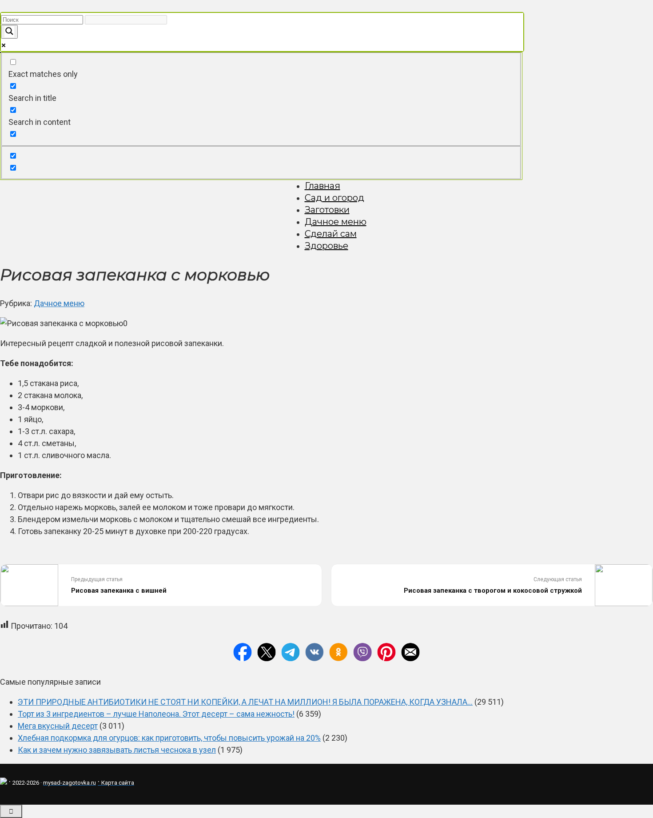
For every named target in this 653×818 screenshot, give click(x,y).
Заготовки (327, 209)
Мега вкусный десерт (58, 725)
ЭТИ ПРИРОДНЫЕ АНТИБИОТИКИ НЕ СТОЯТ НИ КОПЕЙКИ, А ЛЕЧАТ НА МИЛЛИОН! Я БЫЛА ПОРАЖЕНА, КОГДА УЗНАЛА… (245, 701)
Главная (322, 185)
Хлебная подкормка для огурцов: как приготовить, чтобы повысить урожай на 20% (169, 737)
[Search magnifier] (9, 32)
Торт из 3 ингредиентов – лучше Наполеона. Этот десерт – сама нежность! (156, 713)
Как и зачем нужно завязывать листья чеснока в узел (117, 749)
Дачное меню (335, 221)
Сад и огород (334, 197)
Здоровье (326, 245)
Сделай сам (331, 233)
